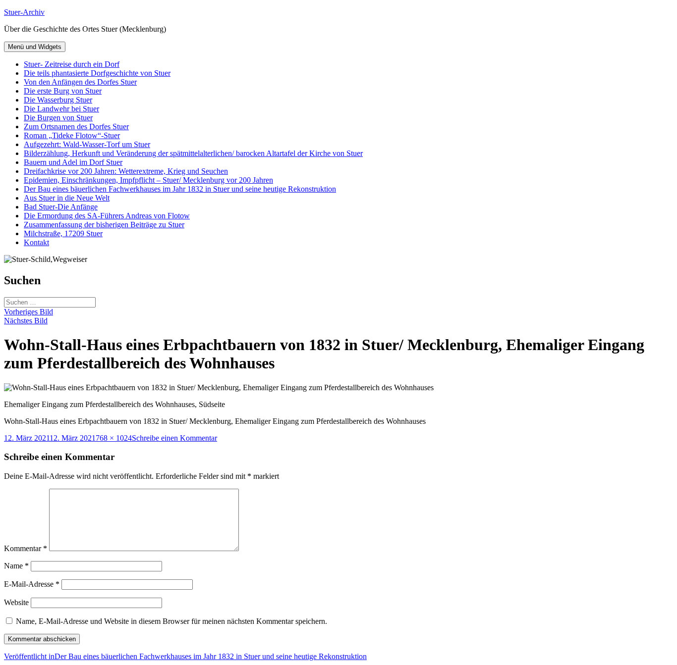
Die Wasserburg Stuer (58, 100)
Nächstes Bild (26, 320)
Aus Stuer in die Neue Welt (67, 198)
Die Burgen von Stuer (58, 117)
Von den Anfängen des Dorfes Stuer (80, 82)
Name (16, 566)
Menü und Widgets (34, 47)
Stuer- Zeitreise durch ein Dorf (71, 64)
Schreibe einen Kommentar (174, 438)
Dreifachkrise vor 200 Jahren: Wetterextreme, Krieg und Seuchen (126, 171)
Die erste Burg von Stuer (63, 91)
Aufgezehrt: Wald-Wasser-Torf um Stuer (87, 144)
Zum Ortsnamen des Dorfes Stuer (76, 126)
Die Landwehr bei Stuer (61, 108)
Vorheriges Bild (28, 311)
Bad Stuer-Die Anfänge (61, 207)
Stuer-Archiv (24, 12)
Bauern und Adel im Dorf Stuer (73, 162)
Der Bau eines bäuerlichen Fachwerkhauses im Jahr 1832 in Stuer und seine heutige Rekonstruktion (180, 189)
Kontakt (36, 242)
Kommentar (25, 548)
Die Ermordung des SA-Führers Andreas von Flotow (107, 215)
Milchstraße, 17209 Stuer (63, 233)
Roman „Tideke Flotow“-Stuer (72, 135)
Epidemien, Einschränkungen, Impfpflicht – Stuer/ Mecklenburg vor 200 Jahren (148, 180)
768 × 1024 (114, 438)
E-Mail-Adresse (31, 584)
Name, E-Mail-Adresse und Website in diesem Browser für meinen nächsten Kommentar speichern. (171, 621)
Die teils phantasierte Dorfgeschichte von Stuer (97, 73)
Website (16, 602)
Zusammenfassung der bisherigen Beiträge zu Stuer (104, 224)
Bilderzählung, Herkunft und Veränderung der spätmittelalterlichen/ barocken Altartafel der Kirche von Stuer (193, 153)
